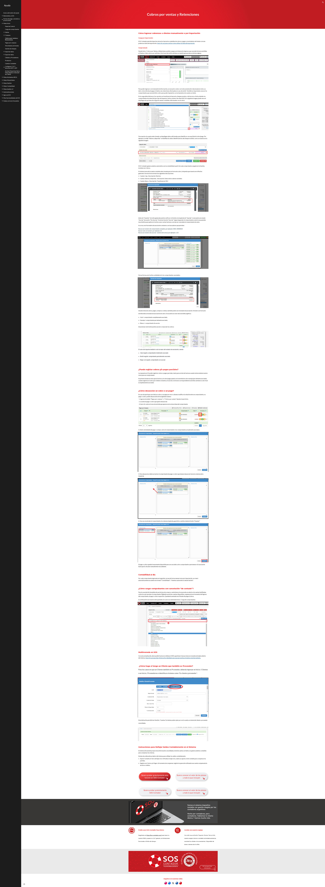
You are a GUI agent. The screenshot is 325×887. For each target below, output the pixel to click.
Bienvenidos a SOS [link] (8, 16)
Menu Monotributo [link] (9, 80)
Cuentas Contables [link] (10, 63)
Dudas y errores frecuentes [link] (11, 101)
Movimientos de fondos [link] (12, 45)
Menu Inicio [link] (6, 23)
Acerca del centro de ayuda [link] (11, 13)
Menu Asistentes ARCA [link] (10, 77)
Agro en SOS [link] (7, 95)
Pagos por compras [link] (10, 43)
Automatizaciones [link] (8, 92)
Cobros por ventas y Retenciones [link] (11, 39)
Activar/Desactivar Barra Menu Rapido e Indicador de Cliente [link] (12, 72)
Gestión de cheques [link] (10, 48)
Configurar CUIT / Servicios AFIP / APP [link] (11, 67)
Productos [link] (8, 60)
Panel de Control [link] (10, 26)
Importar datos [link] (9, 51)
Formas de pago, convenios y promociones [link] (11, 19)
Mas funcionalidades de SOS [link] (11, 98)
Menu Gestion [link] (7, 83)
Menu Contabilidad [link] (9, 86)
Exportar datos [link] (9, 54)
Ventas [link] (7, 32)
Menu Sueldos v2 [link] (8, 89)
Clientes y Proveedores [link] (11, 57)
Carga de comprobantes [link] (12, 29)
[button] (323, 2)
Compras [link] (7, 35)
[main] (173, 14)
